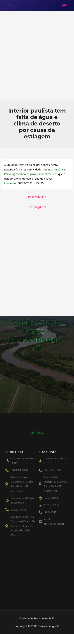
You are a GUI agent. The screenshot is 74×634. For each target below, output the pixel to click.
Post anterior (37, 197)
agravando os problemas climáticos (34, 174)
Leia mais (10, 183)
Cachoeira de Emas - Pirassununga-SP (37, 335)
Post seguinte (37, 207)
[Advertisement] (37, 55)
